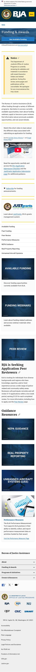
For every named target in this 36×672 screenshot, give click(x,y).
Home (3, 24)
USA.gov (4, 659)
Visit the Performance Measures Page (16, 538)
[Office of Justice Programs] (6, 14)
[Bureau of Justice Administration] (7, 605)
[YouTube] (17, 585)
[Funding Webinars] (18, 306)
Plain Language (6, 635)
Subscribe (10, 188)
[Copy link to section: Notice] (18, 58)
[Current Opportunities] (18, 269)
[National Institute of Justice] (29, 605)
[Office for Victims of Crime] (18, 612)
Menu (31, 14)
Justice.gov (5, 663)
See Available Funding (18, 39)
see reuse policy (22, 45)
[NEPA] (18, 429)
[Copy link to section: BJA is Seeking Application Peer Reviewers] (18, 372)
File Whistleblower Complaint (11, 630)
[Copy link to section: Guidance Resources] (18, 414)
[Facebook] (4, 585)
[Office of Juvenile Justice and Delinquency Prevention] (7, 613)
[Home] (19, 14)
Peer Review (18, 402)
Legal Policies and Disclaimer (11, 644)
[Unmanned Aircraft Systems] (18, 480)
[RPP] (18, 455)
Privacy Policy (5, 640)
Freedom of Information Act (10, 654)
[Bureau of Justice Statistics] (18, 606)
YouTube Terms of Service (15, 138)
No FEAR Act (5, 649)
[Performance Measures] (18, 506)
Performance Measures (14, 520)
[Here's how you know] (18, 3)
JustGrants (17, 214)
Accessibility (5, 626)
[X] (10, 585)
